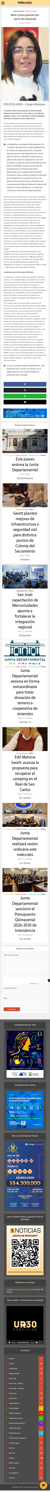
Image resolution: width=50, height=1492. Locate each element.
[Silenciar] (37, 1344)
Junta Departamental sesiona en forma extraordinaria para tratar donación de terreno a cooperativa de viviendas (25, 694)
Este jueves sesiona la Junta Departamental (25, 466)
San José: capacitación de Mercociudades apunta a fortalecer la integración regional (25, 612)
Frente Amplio (9, 457)
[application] (25, 1326)
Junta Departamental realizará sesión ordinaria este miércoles (25, 846)
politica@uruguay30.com (24, 1291)
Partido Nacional (34, 457)
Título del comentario (11, 957)
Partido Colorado (31, 11)
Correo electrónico (10, 990)
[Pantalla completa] (40, 1344)
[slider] (23, 1344)
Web (5, 1000)
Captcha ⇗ (34, 985)
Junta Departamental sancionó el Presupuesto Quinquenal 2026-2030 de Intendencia (25, 916)
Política (43, 457)
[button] (25, 1326)
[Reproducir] (9, 1344)
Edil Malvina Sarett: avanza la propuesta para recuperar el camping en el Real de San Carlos (25, 775)
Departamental (18, 11)
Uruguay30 (34, 1489)
